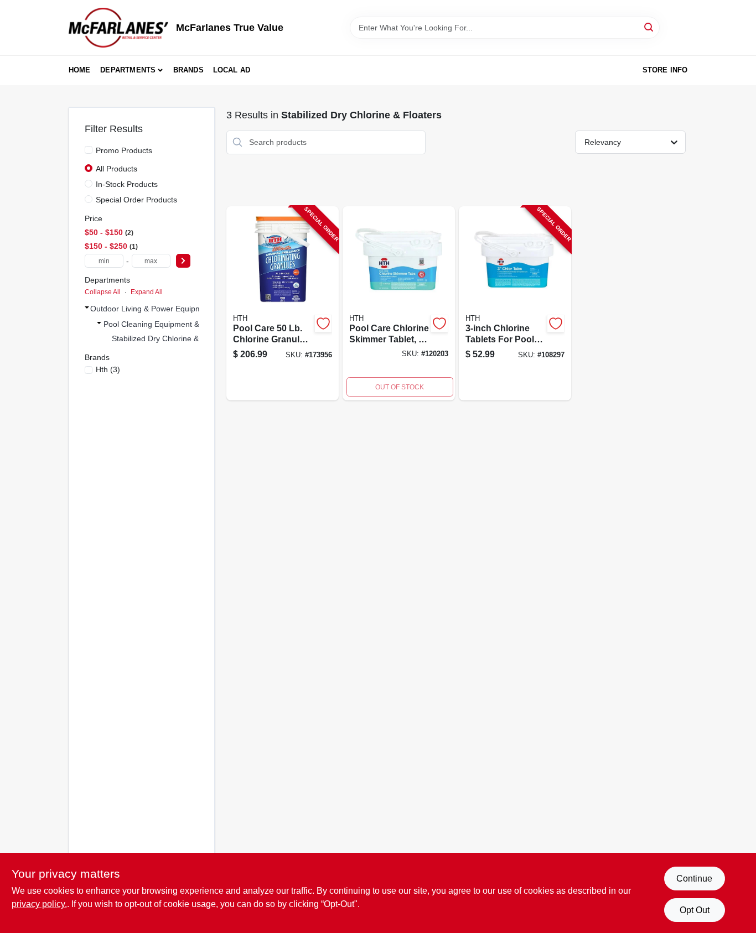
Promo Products (124, 150)
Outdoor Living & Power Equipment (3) (157, 308)
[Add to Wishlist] (323, 323)
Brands (188, 70)
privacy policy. (39, 904)
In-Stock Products (127, 184)
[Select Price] (183, 261)
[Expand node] (87, 307)
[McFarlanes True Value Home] (118, 28)
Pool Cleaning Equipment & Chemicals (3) (176, 324)
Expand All (147, 292)
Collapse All (103, 292)
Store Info (665, 70)
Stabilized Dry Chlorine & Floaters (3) (177, 338)
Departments (128, 70)
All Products (116, 168)
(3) (108, 369)
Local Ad (232, 70)
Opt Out (695, 910)
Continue (694, 878)
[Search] (649, 27)
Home (80, 70)
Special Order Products (136, 199)
